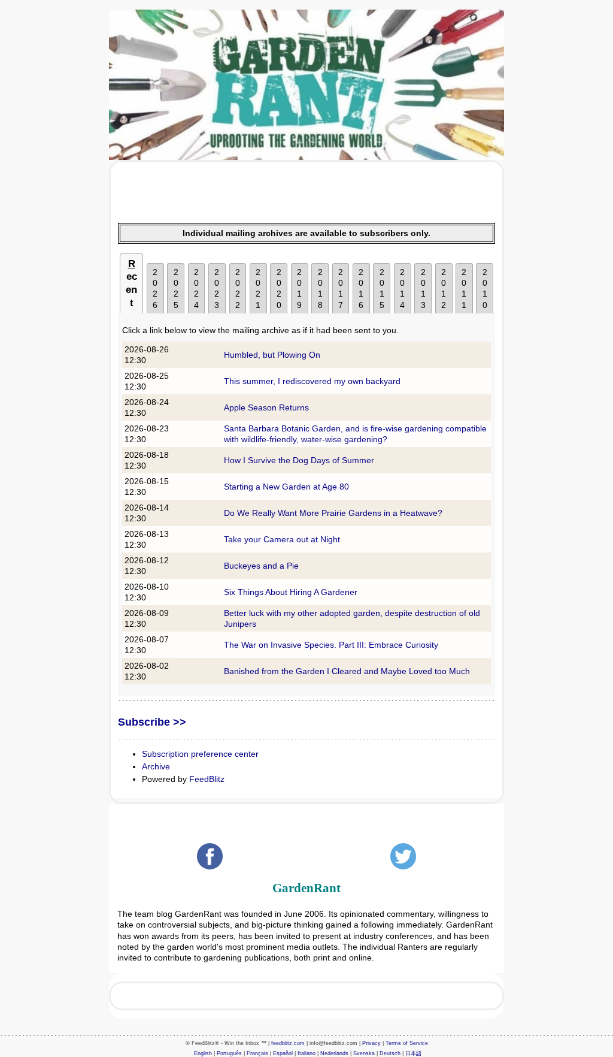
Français (257, 1053)
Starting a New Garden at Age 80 (286, 486)
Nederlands (334, 1053)
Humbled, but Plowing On (272, 355)
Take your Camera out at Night (282, 539)
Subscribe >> (152, 722)
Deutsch (390, 1053)
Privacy (371, 1043)
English (203, 1053)
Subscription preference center (200, 754)
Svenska (364, 1053)
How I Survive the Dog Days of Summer (299, 460)
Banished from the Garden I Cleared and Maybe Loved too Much (347, 671)
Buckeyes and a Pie (261, 565)
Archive (156, 766)
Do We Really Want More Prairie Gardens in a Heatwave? (333, 513)
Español (283, 1053)
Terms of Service (407, 1043)
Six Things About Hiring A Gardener (290, 592)
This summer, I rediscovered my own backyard (312, 381)
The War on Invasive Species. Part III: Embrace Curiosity (331, 645)
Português (229, 1053)
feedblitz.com (288, 1043)
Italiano (306, 1053)
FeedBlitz (206, 779)
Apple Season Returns (266, 407)
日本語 (413, 1053)
